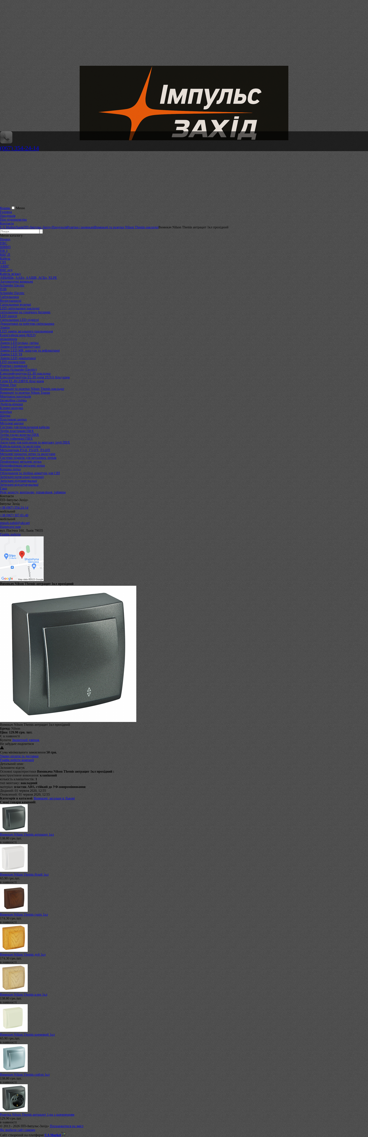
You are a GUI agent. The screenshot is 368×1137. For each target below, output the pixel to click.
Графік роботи (10, 534)
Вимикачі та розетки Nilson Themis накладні (32, 389)
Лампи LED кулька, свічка (19, 343)
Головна (6, 212)
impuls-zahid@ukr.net (15, 523)
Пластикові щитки (13, 419)
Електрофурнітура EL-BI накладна (25, 373)
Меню (20, 208)
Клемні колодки (11, 408)
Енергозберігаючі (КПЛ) (18, 335)
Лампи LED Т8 (11, 354)
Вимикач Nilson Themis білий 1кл (24, 874)
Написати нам (10, 526)
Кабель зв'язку (10, 274)
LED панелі (8, 316)
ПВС (3, 243)
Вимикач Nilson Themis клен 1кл (23, 994)
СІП (3, 262)
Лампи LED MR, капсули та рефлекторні (30, 350)
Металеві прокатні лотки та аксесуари (27, 454)
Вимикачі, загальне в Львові (54, 798)
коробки (6, 412)
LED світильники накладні (19, 308)
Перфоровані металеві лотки (21, 461)
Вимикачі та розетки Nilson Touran (25, 392)
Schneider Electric (12, 285)
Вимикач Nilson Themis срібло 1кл (25, 1074)
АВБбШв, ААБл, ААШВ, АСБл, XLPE (28, 277)
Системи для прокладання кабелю (25, 427)
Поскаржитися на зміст (66, 1126)
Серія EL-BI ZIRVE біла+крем (22, 381)
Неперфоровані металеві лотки (22, 465)
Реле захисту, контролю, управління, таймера (33, 492)
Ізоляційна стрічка (13, 400)
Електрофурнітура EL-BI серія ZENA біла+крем (35, 377)
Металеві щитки (12, 423)
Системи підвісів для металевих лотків (28, 458)
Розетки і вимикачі (13, 366)
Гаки (3, 488)
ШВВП (5, 247)
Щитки (5, 415)
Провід (5, 239)
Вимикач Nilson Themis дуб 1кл (23, 954)
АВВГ (4, 266)
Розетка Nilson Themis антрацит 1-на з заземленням (37, 1114)
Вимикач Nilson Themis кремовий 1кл (27, 1034)
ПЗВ (3, 289)
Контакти (7, 223)
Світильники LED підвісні (19, 320)
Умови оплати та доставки (19, 756)
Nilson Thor (8, 385)
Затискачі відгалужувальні (19, 484)
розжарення (8, 339)
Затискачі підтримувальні (18, 481)
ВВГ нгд (6, 270)
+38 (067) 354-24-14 (14, 507)
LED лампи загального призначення (26, 331)
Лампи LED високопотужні (20, 346)
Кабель (5, 258)
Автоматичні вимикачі (16, 281)
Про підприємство (13, 219)
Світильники (9, 297)
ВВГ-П (5, 254)
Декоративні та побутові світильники (27, 323)
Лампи (5, 327)
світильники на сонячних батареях (25, 312)
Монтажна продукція (15, 396)
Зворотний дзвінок (25, 740)
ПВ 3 (3, 251)
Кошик (5, 208)
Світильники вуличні (15, 304)
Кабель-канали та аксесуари (20, 446)
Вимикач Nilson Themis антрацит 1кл (27, 834)
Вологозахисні (10, 300)
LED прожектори (12, 362)
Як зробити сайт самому (17, 1130)
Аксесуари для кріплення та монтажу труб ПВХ (35, 442)
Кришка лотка (10, 469)
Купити (5, 740)
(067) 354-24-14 (19, 148)
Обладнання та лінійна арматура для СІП (30, 473)
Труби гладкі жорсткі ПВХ (19, 435)
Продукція (7, 216)
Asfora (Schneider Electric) (18, 369)
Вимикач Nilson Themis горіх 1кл (24, 914)
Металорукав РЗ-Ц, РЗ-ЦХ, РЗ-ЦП (25, 450)
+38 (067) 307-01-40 (14, 515)
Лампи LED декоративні (18, 358)
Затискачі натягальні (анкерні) (22, 477)
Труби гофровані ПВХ (16, 438)
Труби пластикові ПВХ (17, 431)
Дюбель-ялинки (11, 404)
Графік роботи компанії (17, 760)
